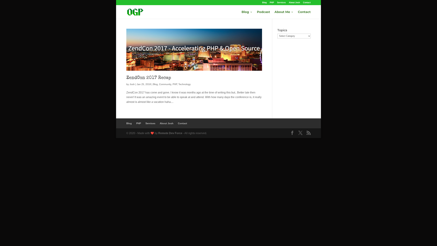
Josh (132, 84)
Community (165, 84)
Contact (307, 3)
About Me (282, 12)
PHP (272, 3)
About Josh (294, 3)
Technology (184, 84)
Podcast (263, 12)
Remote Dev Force (170, 133)
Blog (264, 3)
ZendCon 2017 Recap (148, 78)
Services (281, 3)
